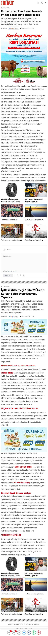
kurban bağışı (7, 372)
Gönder (7, 275)
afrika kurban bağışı (21, 482)
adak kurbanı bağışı (23, 467)
